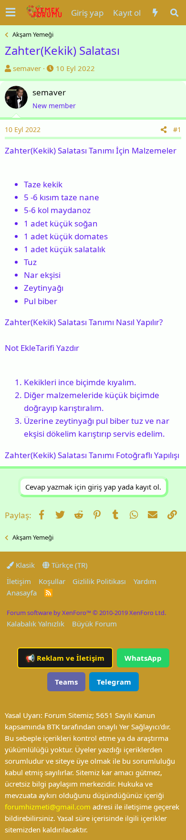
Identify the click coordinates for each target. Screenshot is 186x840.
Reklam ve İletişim (65, 658)
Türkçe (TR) (69, 565)
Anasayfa (22, 592)
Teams (66, 681)
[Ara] (174, 12)
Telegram (114, 681)
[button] (10, 12)
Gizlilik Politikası (99, 581)
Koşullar (52, 581)
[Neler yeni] (155, 12)
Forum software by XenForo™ (86, 612)
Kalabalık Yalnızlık (35, 623)
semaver (27, 68)
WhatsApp (143, 658)
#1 (177, 129)
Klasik (24, 565)
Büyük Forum (94, 623)
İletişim (19, 581)
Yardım (145, 581)
